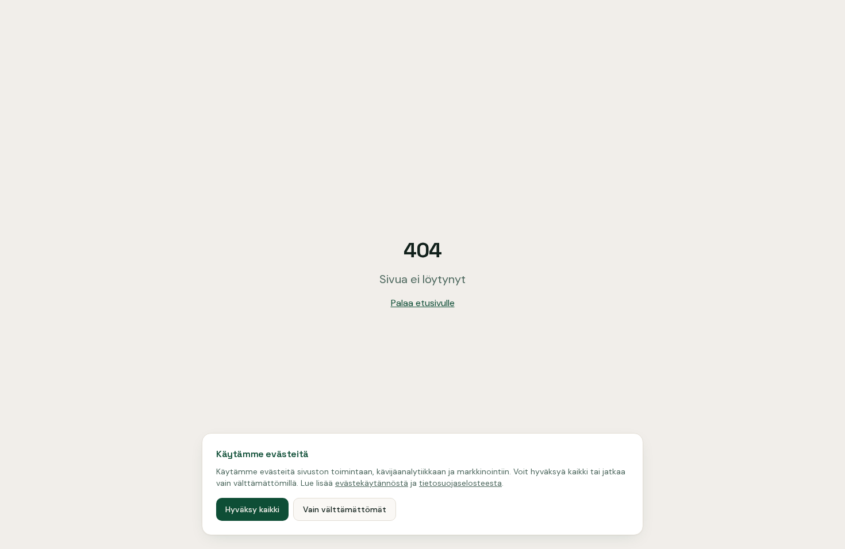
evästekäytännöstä (371, 483)
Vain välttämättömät (344, 509)
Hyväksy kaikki (252, 509)
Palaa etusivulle (423, 303)
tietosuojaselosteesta (460, 483)
